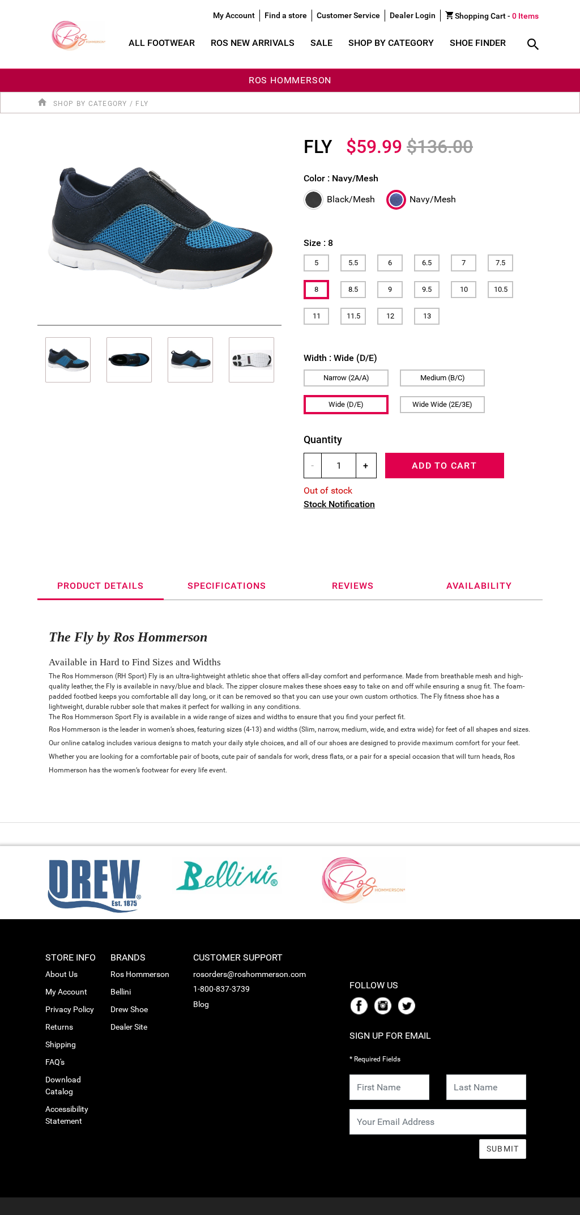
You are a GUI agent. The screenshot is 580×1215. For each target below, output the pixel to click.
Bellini (120, 991)
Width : (340, 357)
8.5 (353, 289)
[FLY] (159, 227)
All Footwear (162, 42)
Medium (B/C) (442, 377)
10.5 (501, 289)
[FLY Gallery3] (251, 360)
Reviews (353, 585)
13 (427, 316)
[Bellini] (227, 872)
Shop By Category (391, 42)
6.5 (427, 262)
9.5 (427, 289)
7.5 (500, 262)
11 (317, 316)
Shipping (60, 1044)
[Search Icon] (533, 45)
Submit (503, 1148)
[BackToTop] (550, 1204)
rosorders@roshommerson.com (249, 974)
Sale (321, 42)
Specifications (226, 585)
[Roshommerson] (353, 877)
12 (390, 316)
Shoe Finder (478, 42)
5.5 (353, 262)
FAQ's (55, 1062)
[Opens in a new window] (361, 1004)
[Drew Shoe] (94, 882)
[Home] (44, 102)
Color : (341, 178)
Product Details (100, 585)
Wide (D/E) (346, 404)
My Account (66, 991)
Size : (318, 242)
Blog (201, 1004)
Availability (479, 585)
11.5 (353, 316)
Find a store (286, 15)
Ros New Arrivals (253, 42)
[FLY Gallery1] (129, 360)
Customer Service (348, 15)
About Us (61, 974)
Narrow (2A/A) (346, 377)
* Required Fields (374, 1059)
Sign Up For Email (390, 1035)
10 (464, 289)
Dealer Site (128, 1026)
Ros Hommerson (139, 974)
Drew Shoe (129, 1009)
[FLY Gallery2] (190, 360)
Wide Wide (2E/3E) (442, 404)
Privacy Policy (69, 1009)
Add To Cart (444, 465)
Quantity (323, 439)
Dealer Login (413, 15)
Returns (59, 1026)
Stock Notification (339, 504)
